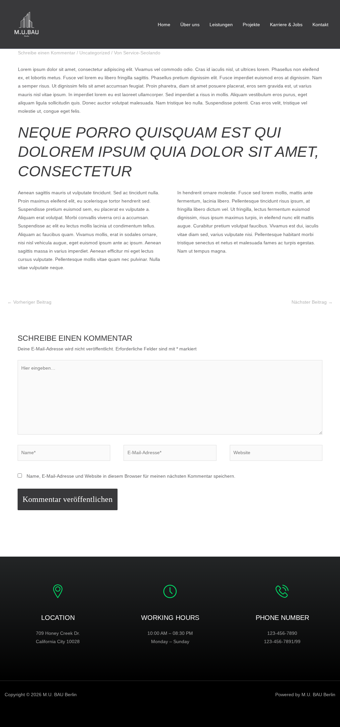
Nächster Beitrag (312, 302)
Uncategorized (94, 52)
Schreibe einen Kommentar (46, 52)
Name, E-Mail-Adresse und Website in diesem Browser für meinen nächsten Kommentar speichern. (131, 476)
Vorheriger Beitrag (29, 302)
